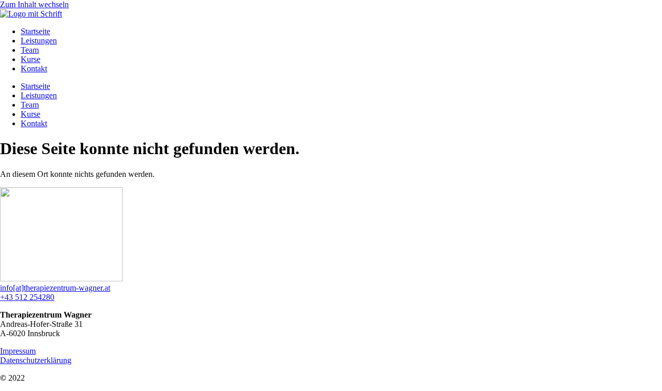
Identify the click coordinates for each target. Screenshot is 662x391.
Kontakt (34, 68)
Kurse (30, 59)
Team (30, 50)
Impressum (18, 351)
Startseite (35, 31)
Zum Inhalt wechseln (34, 4)
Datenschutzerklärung (35, 360)
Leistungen (39, 40)
